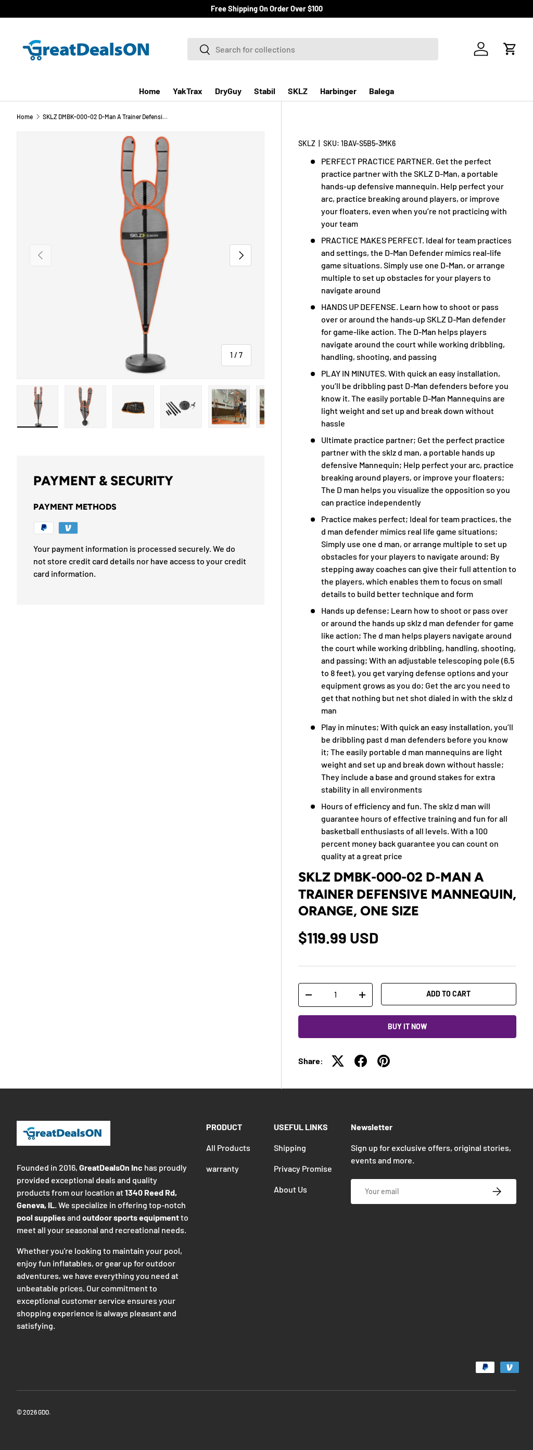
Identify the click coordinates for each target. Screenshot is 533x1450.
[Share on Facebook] (360, 1061)
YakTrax (187, 91)
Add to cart (448, 993)
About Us (290, 1189)
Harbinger (338, 91)
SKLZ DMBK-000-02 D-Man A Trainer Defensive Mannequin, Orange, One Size (105, 116)
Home (149, 91)
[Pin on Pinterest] (383, 1061)
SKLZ (298, 91)
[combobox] (312, 49)
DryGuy (228, 91)
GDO (43, 1412)
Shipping (290, 1148)
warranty (222, 1168)
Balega (381, 91)
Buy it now (407, 1026)
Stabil (264, 91)
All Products (228, 1148)
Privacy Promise (303, 1168)
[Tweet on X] (337, 1061)
